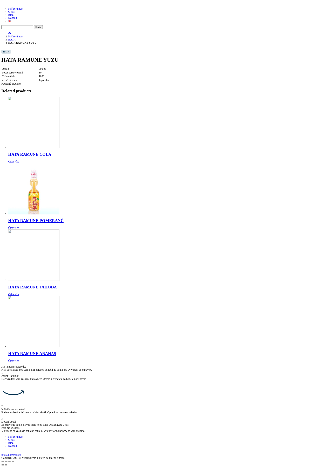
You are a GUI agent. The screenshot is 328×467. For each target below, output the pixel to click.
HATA (12, 39)
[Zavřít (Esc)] (2, 461)
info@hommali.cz (11, 454)
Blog (10, 14)
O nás (11, 11)
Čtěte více (13, 161)
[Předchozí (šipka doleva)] (2, 464)
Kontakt (12, 17)
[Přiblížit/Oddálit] (13, 461)
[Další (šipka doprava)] (6, 464)
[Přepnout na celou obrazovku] (9, 461)
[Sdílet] (6, 461)
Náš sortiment (15, 8)
